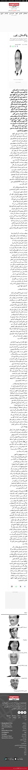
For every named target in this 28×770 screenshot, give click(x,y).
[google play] (9, 759)
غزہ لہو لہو (24, 727)
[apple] (18, 759)
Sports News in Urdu (6, 725)
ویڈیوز (25, 753)
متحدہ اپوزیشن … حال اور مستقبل (20, 678)
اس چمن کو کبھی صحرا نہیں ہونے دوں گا (19, 627)
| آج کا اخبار (18, 10)
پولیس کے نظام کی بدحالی (22, 665)
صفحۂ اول (25, 13)
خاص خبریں (11, 13)
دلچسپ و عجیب (23, 740)
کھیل (16, 13)
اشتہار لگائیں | (10, 10)
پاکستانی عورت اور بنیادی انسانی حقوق (19, 653)
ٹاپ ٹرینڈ (24, 738)
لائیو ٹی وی (14, 10)
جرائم (25, 754)
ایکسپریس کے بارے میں (24, 717)
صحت (25, 741)
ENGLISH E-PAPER (18, 0)
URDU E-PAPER (11, 0)
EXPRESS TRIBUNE (4, 0)
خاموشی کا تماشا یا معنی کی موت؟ (20, 691)
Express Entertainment (7, 738)
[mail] (11, 586)
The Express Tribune (7, 736)
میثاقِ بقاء (25, 640)
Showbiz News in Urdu (7, 723)
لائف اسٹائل (24, 736)
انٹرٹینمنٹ (24, 734)
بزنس (25, 751)
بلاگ (25, 749)
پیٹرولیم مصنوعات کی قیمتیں (20, 745)
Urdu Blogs (4, 734)
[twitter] (20, 586)
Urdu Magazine (5, 732)
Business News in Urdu (7, 730)
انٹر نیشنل (24, 730)
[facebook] (24, 586)
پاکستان (6, 13)
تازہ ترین (20, 13)
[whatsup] (16, 586)
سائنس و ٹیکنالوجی (22, 747)
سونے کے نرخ (24, 743)
